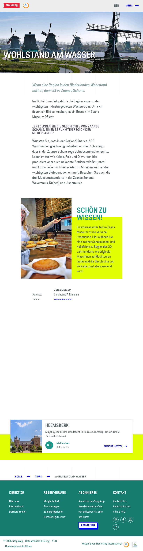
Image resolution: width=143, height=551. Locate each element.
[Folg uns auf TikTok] (116, 527)
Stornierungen (51, 506)
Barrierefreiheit (18, 511)
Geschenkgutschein (54, 517)
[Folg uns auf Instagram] (116, 520)
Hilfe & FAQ (119, 511)
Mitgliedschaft (52, 501)
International (16, 506)
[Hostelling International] (127, 543)
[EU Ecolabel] (136, 543)
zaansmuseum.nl (63, 299)
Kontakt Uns (120, 501)
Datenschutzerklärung (37, 541)
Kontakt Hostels (122, 506)
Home (18, 476)
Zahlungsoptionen (53, 511)
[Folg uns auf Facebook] (123, 520)
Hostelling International (109, 543)
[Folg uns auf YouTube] (130, 520)
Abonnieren (88, 525)
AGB (54, 541)
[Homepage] (15, 7)
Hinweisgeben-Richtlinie (18, 546)
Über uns (14, 501)
